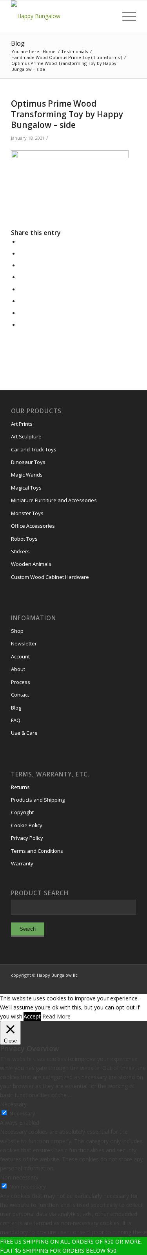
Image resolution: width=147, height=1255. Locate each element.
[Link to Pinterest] (130, 984)
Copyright (22, 812)
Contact (20, 694)
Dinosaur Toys (28, 462)
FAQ (15, 720)
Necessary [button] (13, 1104)
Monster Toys (27, 513)
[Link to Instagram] (95, 984)
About (18, 669)
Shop (17, 630)
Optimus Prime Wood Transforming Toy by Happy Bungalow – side (67, 114)
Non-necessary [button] (19, 1177)
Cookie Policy (26, 825)
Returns (20, 787)
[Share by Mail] (21, 325)
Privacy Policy (27, 837)
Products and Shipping (38, 799)
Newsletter (24, 643)
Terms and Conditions (37, 850)
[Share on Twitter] (21, 253)
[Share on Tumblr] (21, 289)
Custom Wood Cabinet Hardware (50, 576)
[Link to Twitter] (118, 984)
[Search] (106, 16)
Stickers (20, 551)
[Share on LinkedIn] (21, 277)
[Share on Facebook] (21, 242)
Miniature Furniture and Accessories (54, 500)
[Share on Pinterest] (21, 265)
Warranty (22, 863)
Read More (56, 1016)
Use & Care (24, 732)
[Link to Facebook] (107, 984)
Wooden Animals (31, 563)
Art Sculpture (26, 436)
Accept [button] (32, 1016)
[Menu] (125, 16)
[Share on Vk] (21, 301)
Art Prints (22, 423)
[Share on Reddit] (21, 313)
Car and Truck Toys (33, 449)
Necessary (22, 1113)
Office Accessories (33, 525)
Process (20, 682)
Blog (18, 43)
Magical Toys (26, 487)
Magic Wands (27, 474)
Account (20, 656)
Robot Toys (24, 538)
